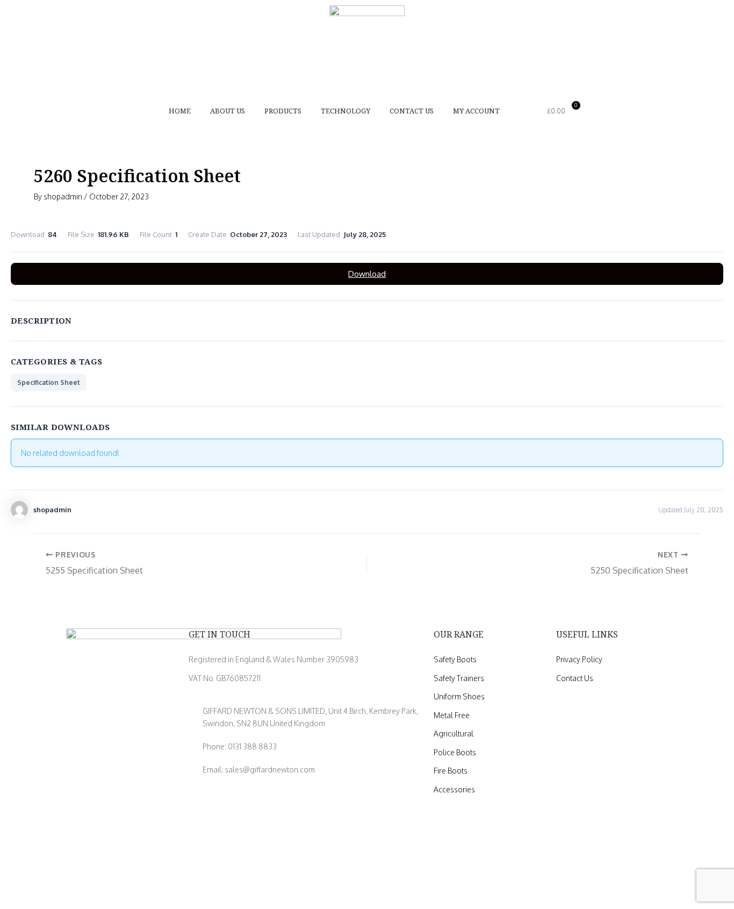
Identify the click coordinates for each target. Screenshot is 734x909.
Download (367, 274)
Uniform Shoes (459, 696)
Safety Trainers (459, 678)
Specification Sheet (48, 382)
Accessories (454, 789)
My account (476, 111)
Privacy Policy (579, 659)
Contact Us (412, 111)
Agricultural (453, 733)
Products (282, 111)
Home (180, 111)
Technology (345, 111)
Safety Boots (455, 659)
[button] (528, 111)
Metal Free (452, 715)
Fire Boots (450, 770)
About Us (227, 111)
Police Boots (455, 752)
